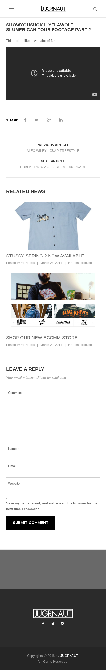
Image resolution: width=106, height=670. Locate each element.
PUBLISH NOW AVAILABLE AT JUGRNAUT (53, 167)
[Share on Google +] (49, 120)
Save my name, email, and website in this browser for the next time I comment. (51, 506)
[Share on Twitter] (36, 120)
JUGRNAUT (69, 656)
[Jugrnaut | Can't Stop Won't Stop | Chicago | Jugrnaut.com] (53, 8)
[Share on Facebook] (25, 120)
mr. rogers (28, 263)
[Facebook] (43, 624)
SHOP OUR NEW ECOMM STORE (42, 337)
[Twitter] (53, 624)
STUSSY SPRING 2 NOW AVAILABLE (45, 255)
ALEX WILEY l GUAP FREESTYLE (53, 151)
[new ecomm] (53, 302)
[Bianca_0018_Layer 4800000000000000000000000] (53, 226)
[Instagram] (63, 624)
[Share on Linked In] (61, 120)
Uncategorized (81, 263)
